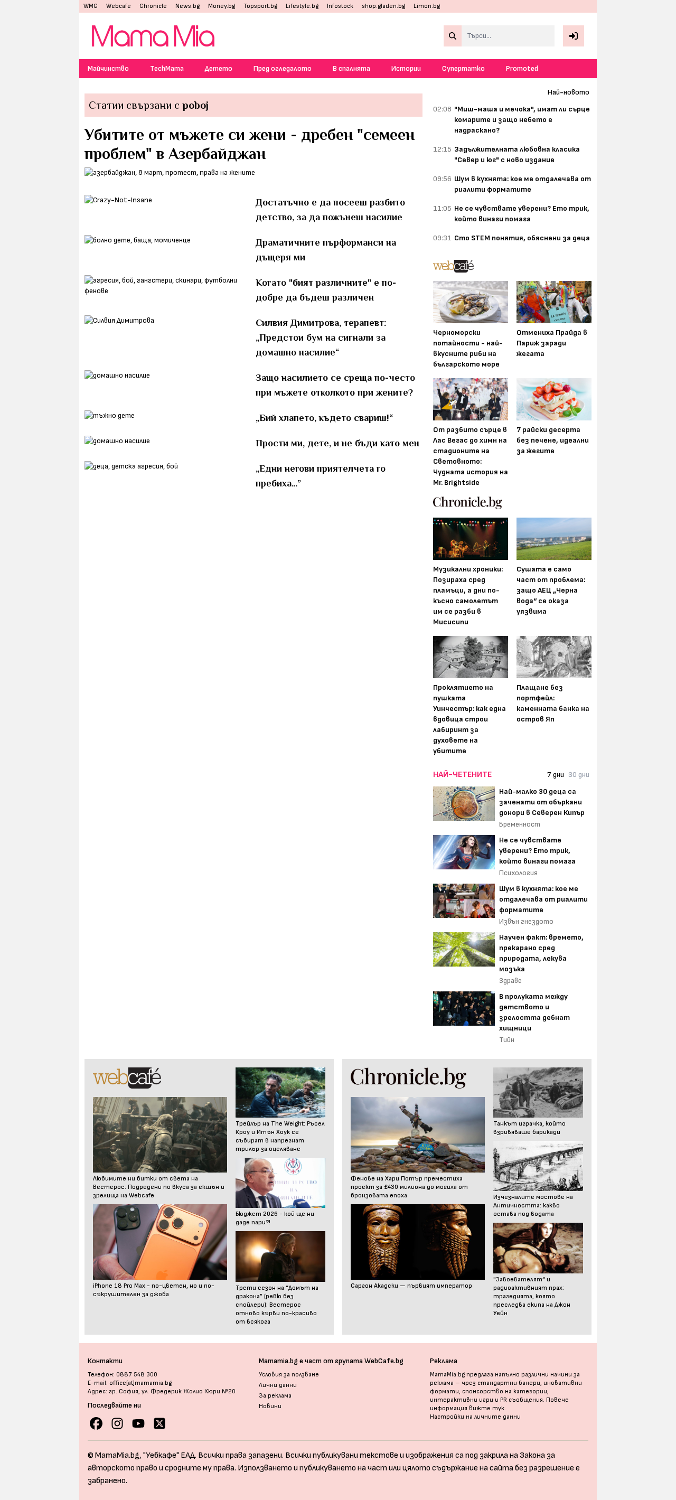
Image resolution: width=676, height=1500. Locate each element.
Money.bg (221, 6)
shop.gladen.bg (383, 6)
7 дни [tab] (555, 774)
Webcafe (118, 6)
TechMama (167, 68)
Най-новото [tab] (568, 92)
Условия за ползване (289, 1375)
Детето (218, 68)
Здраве (510, 980)
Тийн (506, 1039)
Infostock (340, 6)
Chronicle (153, 6)
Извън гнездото (526, 921)
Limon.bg (427, 6)
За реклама (275, 1396)
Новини (270, 1406)
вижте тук (486, 1408)
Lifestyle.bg (302, 6)
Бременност (519, 824)
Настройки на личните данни (475, 1417)
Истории (406, 68)
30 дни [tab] (578, 774)
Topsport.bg (260, 6)
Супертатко (463, 68)
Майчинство (108, 68)
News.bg (187, 6)
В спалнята (351, 68)
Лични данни (278, 1385)
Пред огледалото (282, 68)
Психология (518, 872)
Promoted (522, 68)
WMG (90, 6)
